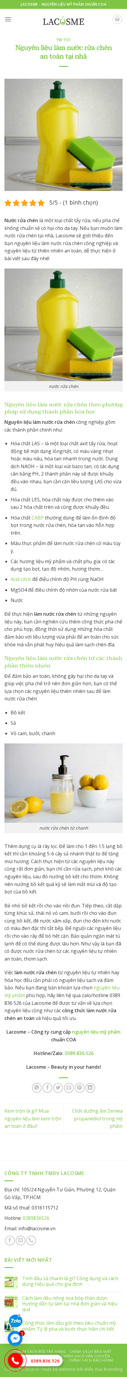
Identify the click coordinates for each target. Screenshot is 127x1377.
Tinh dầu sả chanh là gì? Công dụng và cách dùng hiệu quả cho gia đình (70, 1281)
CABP (38, 517)
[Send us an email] (20, 1240)
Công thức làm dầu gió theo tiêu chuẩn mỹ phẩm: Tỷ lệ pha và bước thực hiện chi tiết (69, 1326)
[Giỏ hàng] (117, 19)
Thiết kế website (58, 1369)
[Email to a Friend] (69, 1088)
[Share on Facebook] (47, 1088)
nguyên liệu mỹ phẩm (96, 1032)
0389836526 (36, 1218)
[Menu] (8, 19)
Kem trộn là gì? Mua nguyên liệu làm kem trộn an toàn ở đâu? (32, 1118)
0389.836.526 (45, 1361)
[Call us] (31, 1240)
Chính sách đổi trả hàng (40, 1351)
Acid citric (21, 579)
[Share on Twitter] (58, 1088)
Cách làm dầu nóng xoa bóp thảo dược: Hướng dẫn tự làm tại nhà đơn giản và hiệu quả (69, 1304)
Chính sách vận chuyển (85, 1356)
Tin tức (63, 40)
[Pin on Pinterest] (79, 1088)
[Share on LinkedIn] (90, 1088)
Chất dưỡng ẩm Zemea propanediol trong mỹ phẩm (97, 1118)
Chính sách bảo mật (91, 1351)
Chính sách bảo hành (91, 1360)
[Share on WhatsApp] (37, 1088)
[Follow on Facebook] (10, 1240)
